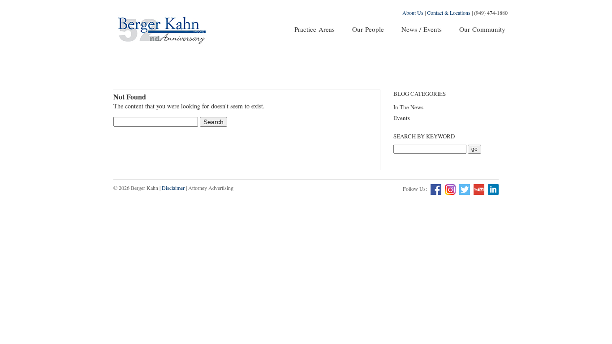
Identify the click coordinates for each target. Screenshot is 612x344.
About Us (412, 12)
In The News (408, 107)
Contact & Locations (448, 12)
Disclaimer (173, 187)
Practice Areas (314, 29)
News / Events (421, 29)
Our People (368, 29)
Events (401, 118)
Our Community (482, 29)
